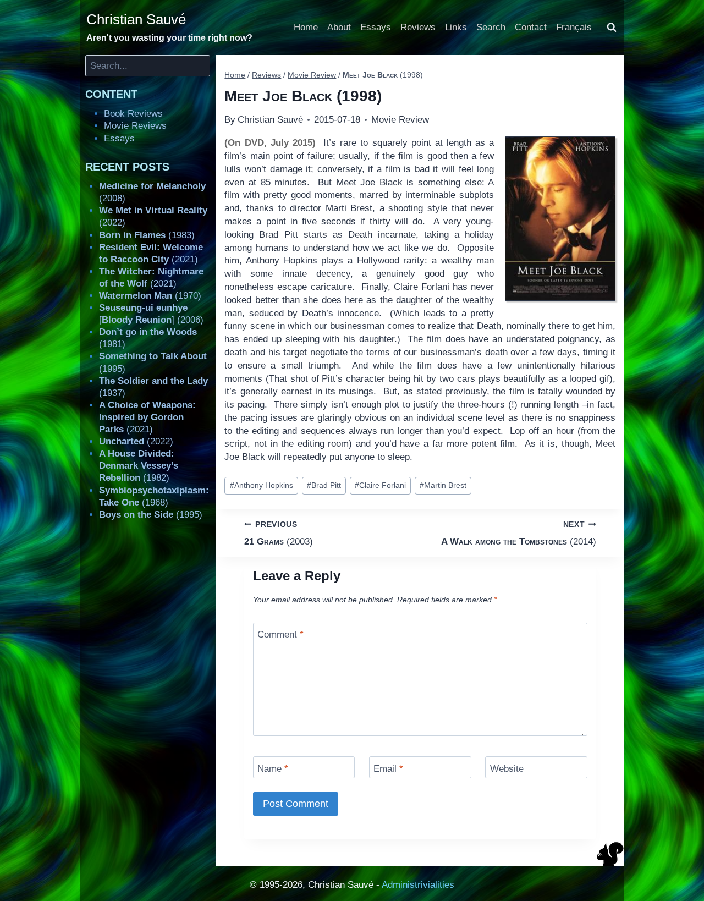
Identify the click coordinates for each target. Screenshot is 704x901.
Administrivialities (418, 885)
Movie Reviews (135, 125)
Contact (531, 27)
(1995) (150, 514)
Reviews (418, 27)
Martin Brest (443, 485)
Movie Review (400, 119)
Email (388, 768)
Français (574, 27)
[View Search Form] (612, 27)
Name (272, 768)
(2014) (518, 533)
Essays (375, 27)
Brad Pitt (324, 485)
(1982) (138, 465)
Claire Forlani (380, 485)
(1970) (150, 295)
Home (306, 27)
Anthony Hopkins (261, 485)
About (339, 27)
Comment (280, 634)
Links (456, 27)
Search (490, 27)
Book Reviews (133, 113)
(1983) (147, 235)
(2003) (278, 533)
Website (507, 768)
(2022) (136, 441)
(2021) (147, 417)
